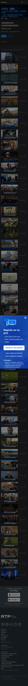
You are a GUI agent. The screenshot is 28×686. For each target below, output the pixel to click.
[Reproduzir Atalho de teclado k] (2, 684)
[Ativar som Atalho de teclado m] (6, 684)
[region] (14, 343)
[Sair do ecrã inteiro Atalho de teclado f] (25, 684)
